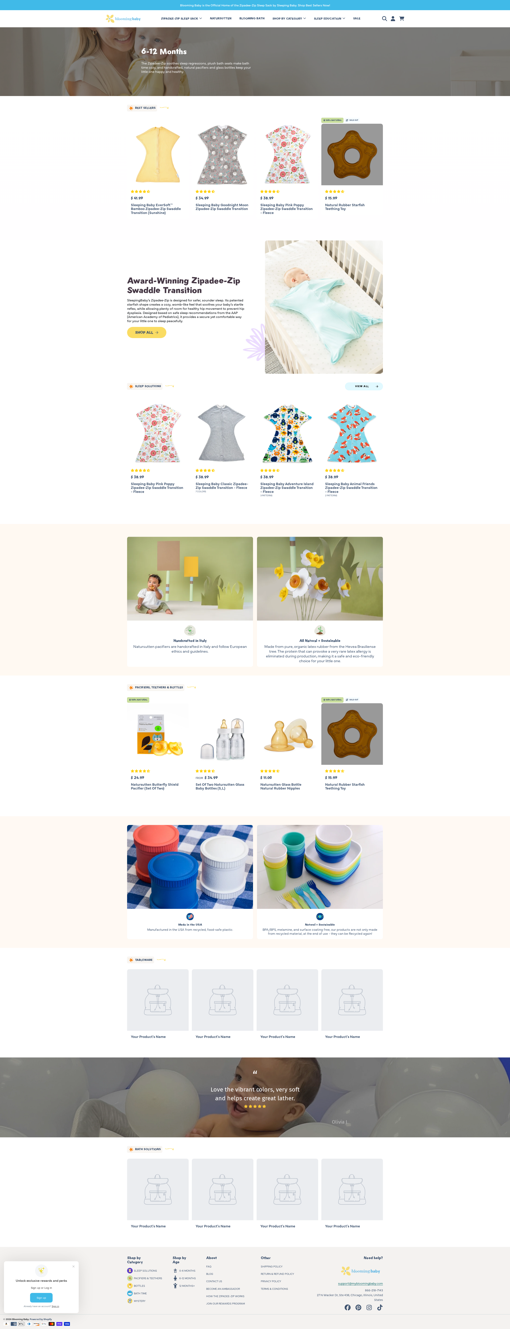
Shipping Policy (271, 1266)
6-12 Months (187, 1278)
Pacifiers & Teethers (148, 1278)
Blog (209, 1273)
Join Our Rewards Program (225, 1303)
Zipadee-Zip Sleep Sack (180, 18)
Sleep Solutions (145, 1270)
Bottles (139, 1285)
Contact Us (214, 1281)
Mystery (139, 1301)
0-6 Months (187, 1270)
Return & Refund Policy (277, 1273)
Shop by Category (288, 18)
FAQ (208, 1266)
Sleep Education (328, 18)
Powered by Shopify (40, 1319)
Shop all (144, 332)
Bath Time (140, 1293)
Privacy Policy (271, 1281)
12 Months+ (187, 1285)
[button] (385, 18)
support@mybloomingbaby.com (360, 1283)
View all (362, 386)
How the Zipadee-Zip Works (225, 1296)
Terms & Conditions (274, 1288)
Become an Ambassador (223, 1288)
